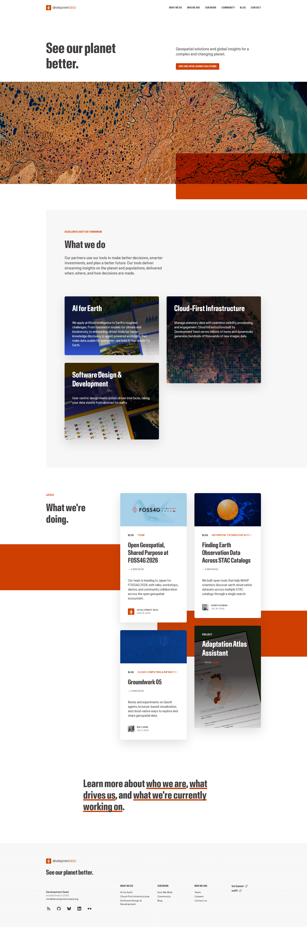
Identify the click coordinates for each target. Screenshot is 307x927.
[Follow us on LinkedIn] (79, 908)
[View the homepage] (61, 7)
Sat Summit (238, 886)
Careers (199, 896)
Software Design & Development (131, 902)
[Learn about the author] (4, 86)
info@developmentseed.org (62, 899)
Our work (210, 7)
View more (214, 339)
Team (197, 892)
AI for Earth (126, 892)
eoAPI (235, 890)
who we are (166, 783)
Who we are (193, 7)
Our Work (163, 886)
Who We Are (200, 886)
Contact (256, 7)
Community (228, 7)
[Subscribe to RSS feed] (48, 908)
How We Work (165, 892)
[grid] (163, 371)
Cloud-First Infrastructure (134, 896)
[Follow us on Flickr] (89, 908)
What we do (175, 7)
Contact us (200, 901)
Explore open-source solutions (197, 66)
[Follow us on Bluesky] (69, 908)
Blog (243, 7)
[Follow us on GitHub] (58, 908)
